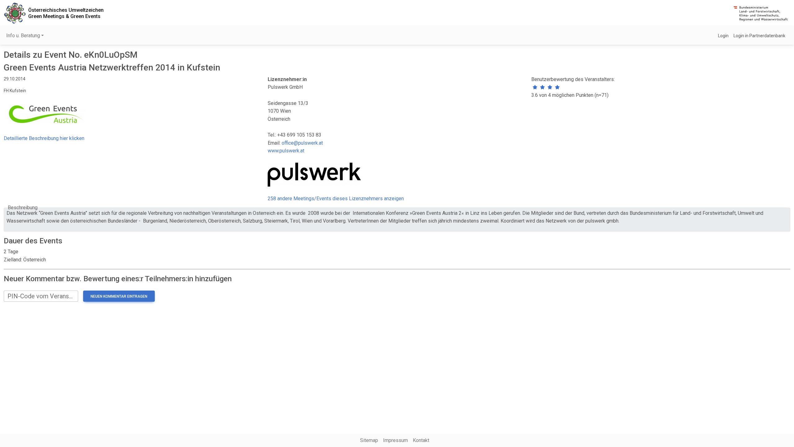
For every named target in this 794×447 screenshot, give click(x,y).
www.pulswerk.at (286, 151)
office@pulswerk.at (302, 143)
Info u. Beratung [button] (23, 35)
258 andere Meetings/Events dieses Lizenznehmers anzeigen (336, 198)
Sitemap (369, 440)
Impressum (395, 440)
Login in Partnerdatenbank (759, 35)
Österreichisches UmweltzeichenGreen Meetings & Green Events (66, 13)
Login (723, 35)
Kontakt (421, 440)
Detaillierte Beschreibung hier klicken (44, 138)
